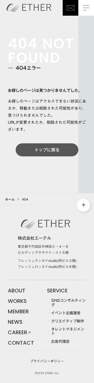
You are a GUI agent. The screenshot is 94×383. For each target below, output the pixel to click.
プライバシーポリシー (47, 361)
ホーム (10, 199)
